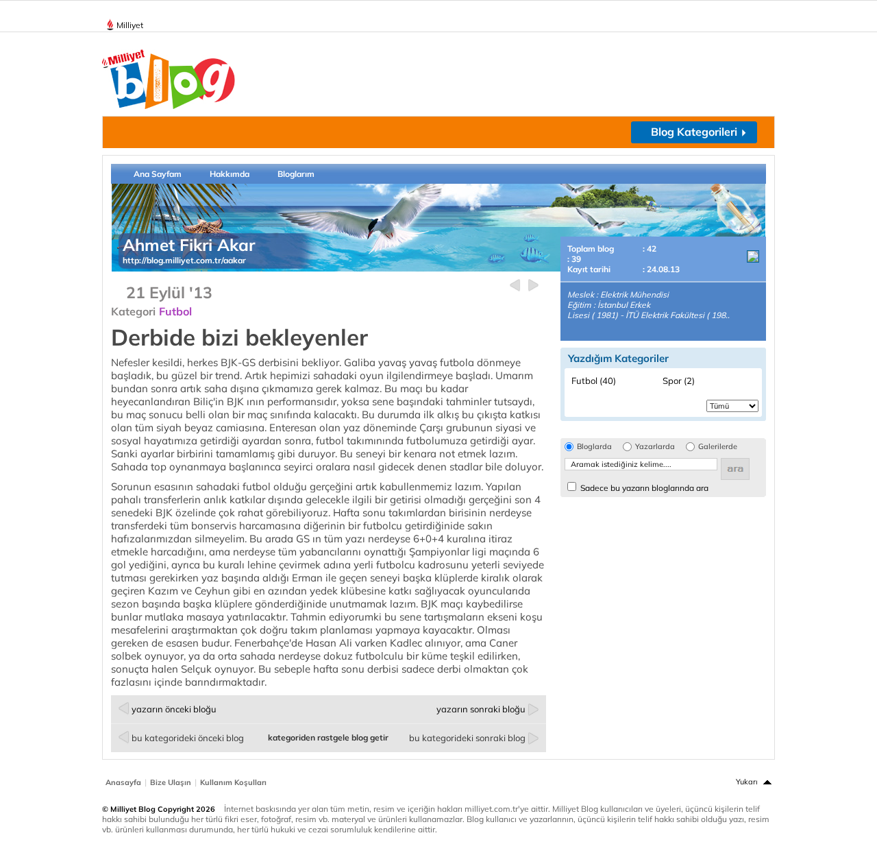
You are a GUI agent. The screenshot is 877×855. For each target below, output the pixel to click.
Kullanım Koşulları (233, 782)
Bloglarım (295, 174)
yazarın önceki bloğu (174, 708)
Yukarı (747, 781)
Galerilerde (717, 446)
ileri (533, 285)
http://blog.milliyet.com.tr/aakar (184, 260)
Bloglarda (594, 446)
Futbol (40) (593, 380)
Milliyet (129, 25)
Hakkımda (229, 174)
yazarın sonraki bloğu (481, 708)
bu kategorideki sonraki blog (467, 737)
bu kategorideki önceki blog (188, 737)
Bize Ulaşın (170, 782)
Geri (515, 285)
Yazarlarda (655, 446)
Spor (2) (679, 380)
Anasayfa (123, 782)
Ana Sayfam (158, 174)
